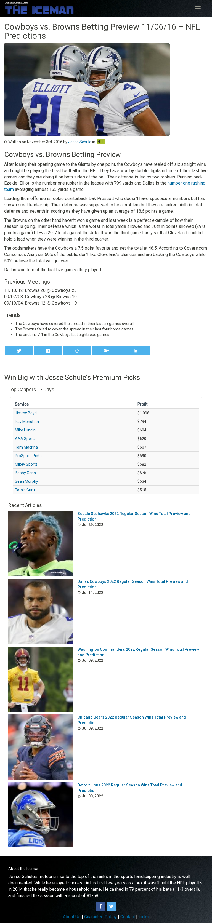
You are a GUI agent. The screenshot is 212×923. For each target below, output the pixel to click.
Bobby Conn (25, 473)
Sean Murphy (26, 481)
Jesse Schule (79, 142)
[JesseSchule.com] (39, 7)
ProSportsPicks (28, 456)
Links (144, 916)
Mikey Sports (26, 464)
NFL (100, 142)
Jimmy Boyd (26, 413)
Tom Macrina (26, 447)
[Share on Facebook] (48, 350)
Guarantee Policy (100, 916)
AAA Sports (25, 438)
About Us (72, 916)
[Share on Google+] (106, 350)
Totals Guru (25, 490)
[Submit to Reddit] (77, 350)
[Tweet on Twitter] (19, 350)
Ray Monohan (27, 421)
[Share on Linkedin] (135, 350)
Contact (127, 916)
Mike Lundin (25, 430)
